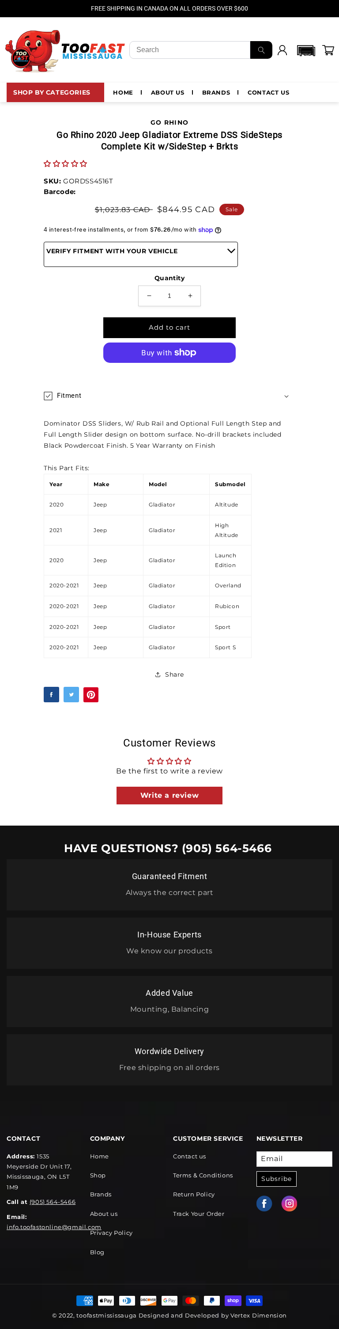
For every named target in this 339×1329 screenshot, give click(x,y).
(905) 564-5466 (52, 1201)
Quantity (169, 278)
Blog (97, 1252)
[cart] (328, 50)
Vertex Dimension (258, 1315)
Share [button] (174, 674)
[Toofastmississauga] (65, 50)
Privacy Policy (111, 1232)
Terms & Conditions (203, 1175)
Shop (98, 1175)
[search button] (261, 50)
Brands (101, 1194)
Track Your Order (199, 1213)
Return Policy (194, 1194)
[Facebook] (268, 1203)
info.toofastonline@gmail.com (54, 1226)
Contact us (189, 1156)
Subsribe (276, 1179)
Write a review (169, 795)
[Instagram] (293, 1203)
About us (104, 1213)
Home (99, 1156)
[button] (305, 50)
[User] (282, 50)
